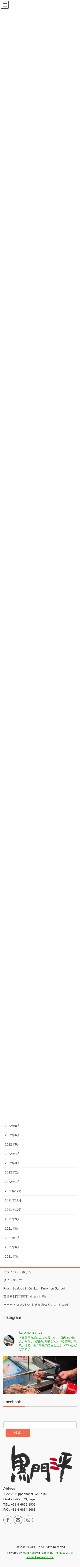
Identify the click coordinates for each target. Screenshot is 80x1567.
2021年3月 (12, 1256)
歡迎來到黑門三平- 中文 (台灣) (24, 1296)
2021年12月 (13, 1191)
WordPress (29, 1552)
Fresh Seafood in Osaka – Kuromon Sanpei (34, 1288)
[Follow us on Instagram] (28, 1520)
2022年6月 (12, 1135)
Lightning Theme (52, 1552)
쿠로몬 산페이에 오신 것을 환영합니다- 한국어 (35, 1305)
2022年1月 (12, 1181)
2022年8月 (12, 1126)
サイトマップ (12, 1280)
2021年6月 (12, 1247)
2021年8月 (12, 1228)
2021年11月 (13, 1200)
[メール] (18, 1520)
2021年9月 (12, 1219)
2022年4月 (12, 1154)
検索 (17, 1433)
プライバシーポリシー (18, 1272)
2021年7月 (12, 1238)
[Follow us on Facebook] (7, 1520)
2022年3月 (12, 1163)
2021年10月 (13, 1209)
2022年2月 (12, 1172)
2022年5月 (12, 1144)
